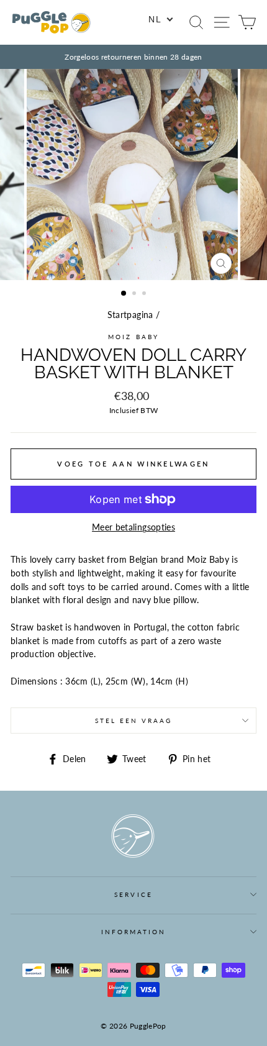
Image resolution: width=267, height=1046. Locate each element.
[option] (133, 57)
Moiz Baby (133, 336)
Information (133, 931)
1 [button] (124, 294)
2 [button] (135, 294)
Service (133, 894)
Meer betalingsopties (133, 527)
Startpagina (130, 315)
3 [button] (145, 294)
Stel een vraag (134, 720)
